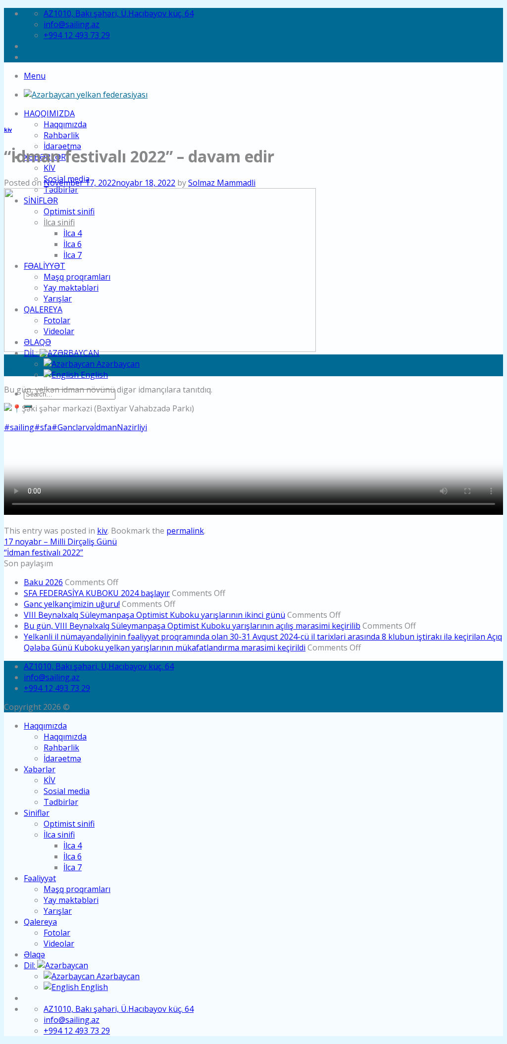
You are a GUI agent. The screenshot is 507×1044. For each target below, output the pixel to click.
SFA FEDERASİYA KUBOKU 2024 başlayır (97, 593)
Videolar (59, 943)
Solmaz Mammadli (221, 182)
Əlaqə (34, 954)
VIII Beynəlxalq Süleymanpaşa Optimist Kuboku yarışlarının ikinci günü (154, 614)
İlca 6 (72, 856)
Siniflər (37, 812)
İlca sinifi (59, 834)
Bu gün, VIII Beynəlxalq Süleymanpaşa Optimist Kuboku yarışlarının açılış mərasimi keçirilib (192, 625)
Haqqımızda (49, 113)
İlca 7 (72, 867)
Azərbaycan (117, 363)
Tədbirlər (61, 801)
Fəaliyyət (40, 878)
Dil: (30, 965)
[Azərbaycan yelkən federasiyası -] (86, 94)
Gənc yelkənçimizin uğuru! (72, 603)
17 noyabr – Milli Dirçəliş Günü (60, 541)
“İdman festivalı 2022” (43, 552)
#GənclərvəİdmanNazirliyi (99, 427)
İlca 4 (72, 845)
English (93, 374)
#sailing (19, 427)
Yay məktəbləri (71, 900)
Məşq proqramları (77, 889)
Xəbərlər (39, 769)
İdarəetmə (62, 758)
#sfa (42, 427)
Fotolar (57, 932)
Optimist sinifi (69, 823)
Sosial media (67, 791)
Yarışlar (58, 910)
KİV (49, 167)
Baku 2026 (43, 582)
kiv (8, 129)
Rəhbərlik (61, 135)
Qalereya (40, 921)
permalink (185, 530)
